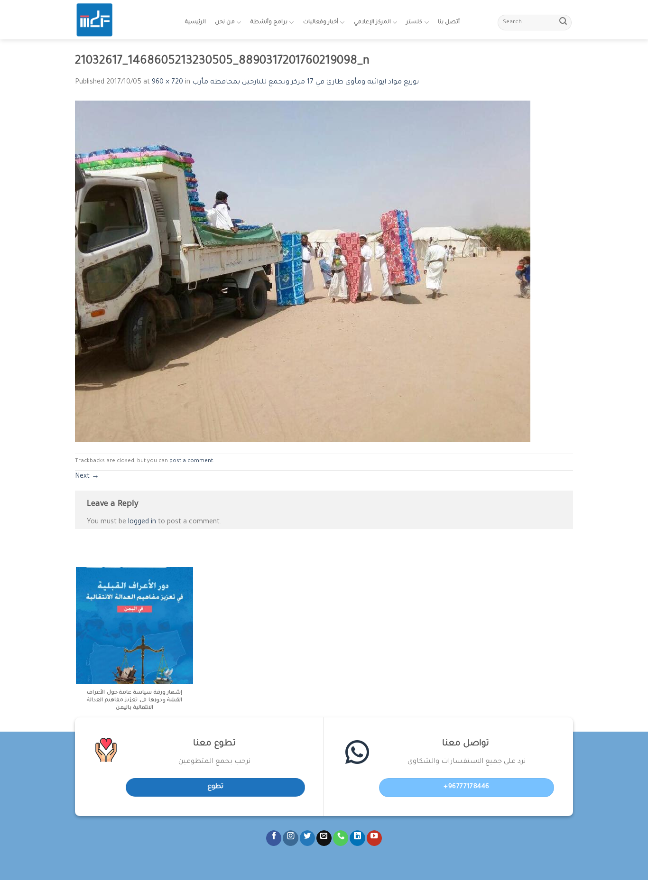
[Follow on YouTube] (374, 838)
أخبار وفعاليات (320, 22)
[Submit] (563, 23)
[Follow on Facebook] (273, 838)
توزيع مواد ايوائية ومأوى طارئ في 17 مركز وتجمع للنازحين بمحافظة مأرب (305, 82)
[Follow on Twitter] (307, 838)
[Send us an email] (324, 838)
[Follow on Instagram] (290, 838)
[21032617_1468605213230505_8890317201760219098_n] (302, 272)
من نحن (225, 22)
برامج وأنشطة (268, 22)
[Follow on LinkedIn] (357, 838)
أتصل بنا (449, 22)
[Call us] (340, 838)
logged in (142, 522)
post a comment (191, 461)
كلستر (414, 22)
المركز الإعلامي (372, 22)
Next (87, 477)
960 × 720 (167, 82)
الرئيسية (195, 22)
